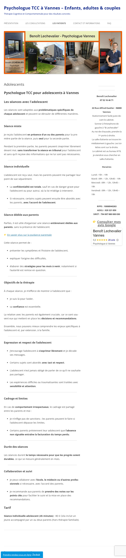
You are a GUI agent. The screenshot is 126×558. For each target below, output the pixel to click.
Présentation (11, 23)
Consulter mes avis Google (109, 223)
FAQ (109, 23)
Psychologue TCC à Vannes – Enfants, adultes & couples (62, 8)
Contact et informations (86, 23)
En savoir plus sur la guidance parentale (29, 234)
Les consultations (35, 23)
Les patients (59, 23)
